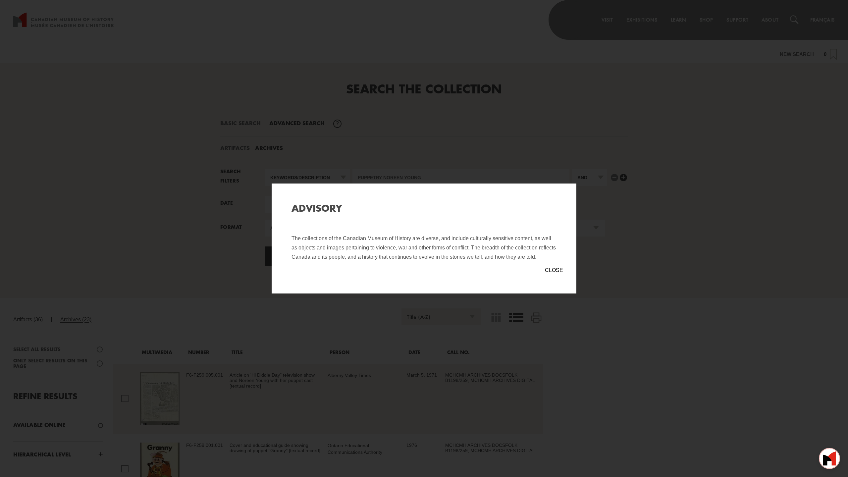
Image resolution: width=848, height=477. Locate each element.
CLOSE (554, 270)
